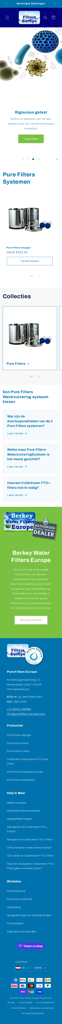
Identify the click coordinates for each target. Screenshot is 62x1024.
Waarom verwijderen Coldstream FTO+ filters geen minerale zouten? (30, 866)
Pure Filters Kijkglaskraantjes (25, 772)
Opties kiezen (29, 261)
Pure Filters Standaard (21, 780)
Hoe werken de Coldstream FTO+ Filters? (27, 829)
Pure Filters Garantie (19, 899)
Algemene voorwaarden (21, 931)
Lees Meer (31, 138)
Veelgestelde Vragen (19, 819)
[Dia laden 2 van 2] (33, 159)
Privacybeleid (15, 923)
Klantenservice (16, 891)
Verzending (13, 907)
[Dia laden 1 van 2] (29, 159)
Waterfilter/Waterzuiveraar (23, 811)
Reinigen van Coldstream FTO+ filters (30, 839)
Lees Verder (15, 433)
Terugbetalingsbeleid (33, 1013)
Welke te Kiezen (16, 803)
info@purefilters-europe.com (26, 714)
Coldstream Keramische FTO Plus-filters (28, 761)
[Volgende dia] (39, 159)
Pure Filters (16, 363)
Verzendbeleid (18, 1008)
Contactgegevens (45, 1002)
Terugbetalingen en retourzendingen (29, 915)
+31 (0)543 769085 (19, 709)
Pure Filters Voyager (18, 247)
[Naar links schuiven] (23, 276)
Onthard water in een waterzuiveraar (29, 847)
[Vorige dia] (23, 159)
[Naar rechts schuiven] (39, 276)
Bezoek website (31, 620)
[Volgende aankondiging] (55, 4)
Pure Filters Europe (29, 998)
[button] (7, 17)
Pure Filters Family (18, 751)
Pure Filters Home (18, 743)
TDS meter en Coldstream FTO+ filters (30, 855)
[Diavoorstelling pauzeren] (58, 159)
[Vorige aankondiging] (6, 4)
